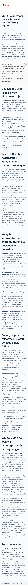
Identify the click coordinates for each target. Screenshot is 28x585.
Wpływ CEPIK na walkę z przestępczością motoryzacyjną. (12, 79)
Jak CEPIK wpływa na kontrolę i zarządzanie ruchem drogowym (13, 69)
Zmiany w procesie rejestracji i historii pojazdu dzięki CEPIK (13, 75)
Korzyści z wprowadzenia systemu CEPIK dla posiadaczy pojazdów (13, 72)
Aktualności (11, 29)
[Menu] (25, 5)
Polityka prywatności (17, 583)
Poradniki (17, 29)
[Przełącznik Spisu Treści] (24, 64)
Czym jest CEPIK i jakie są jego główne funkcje (13, 66)
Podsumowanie (6, 81)
